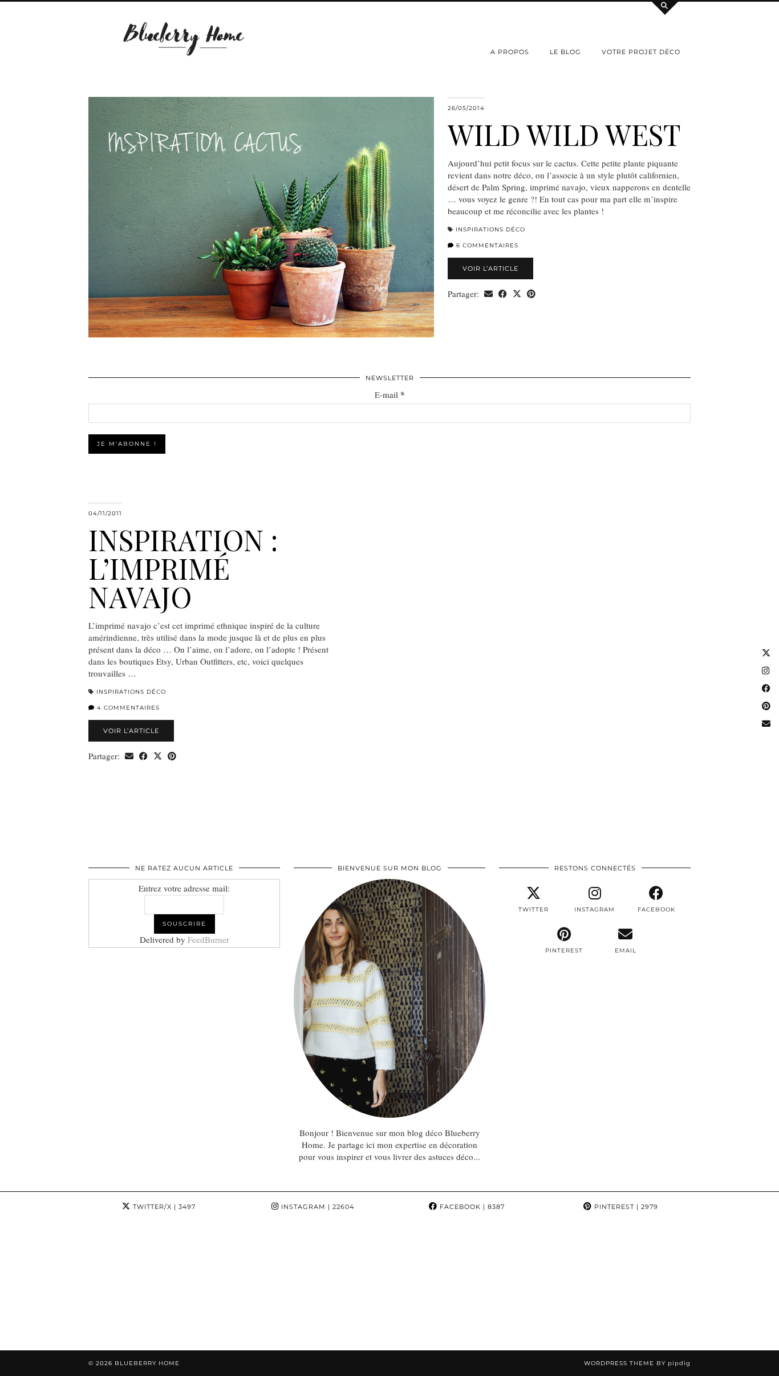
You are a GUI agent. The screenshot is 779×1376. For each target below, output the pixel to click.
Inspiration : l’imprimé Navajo (183, 568)
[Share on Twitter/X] (517, 294)
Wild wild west (564, 134)
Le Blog (565, 52)
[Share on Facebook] (503, 294)
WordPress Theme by (637, 1363)
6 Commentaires (486, 245)
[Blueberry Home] (184, 38)
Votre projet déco (641, 52)
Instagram (316, 1207)
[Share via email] (488, 294)
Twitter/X (163, 1207)
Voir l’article (490, 268)
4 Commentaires (127, 707)
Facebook (471, 1207)
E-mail (390, 395)
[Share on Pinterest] (531, 294)
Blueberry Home (147, 1363)
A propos (509, 52)
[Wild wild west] (261, 217)
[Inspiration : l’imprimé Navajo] (518, 622)
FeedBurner (208, 939)
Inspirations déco (490, 229)
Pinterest (625, 1207)
